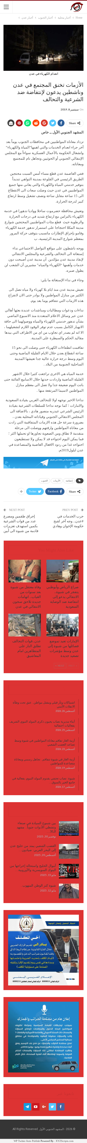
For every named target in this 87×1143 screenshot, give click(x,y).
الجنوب (44, 480)
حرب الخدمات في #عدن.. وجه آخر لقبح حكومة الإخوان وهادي (68, 521)
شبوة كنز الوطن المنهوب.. (38, 885)
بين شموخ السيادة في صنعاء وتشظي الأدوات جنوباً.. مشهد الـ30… (36, 827)
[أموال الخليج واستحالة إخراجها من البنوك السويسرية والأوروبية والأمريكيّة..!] (69, 871)
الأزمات (56, 480)
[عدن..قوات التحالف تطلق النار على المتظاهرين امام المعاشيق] (24, 625)
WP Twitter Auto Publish (27, 1141)
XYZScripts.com (65, 1141)
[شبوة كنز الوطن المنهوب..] (69, 891)
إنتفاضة (69, 480)
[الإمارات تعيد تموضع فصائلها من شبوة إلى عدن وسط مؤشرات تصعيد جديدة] (62, 625)
